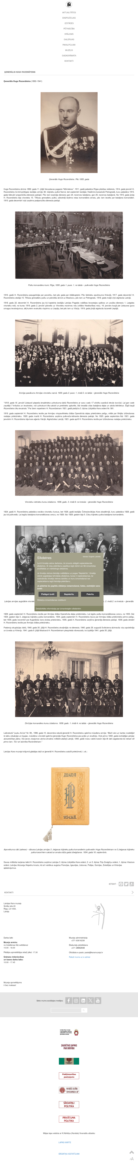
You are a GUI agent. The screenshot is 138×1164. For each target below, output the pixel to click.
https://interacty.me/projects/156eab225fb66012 (69, 1060)
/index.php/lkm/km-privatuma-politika (69, 1118)
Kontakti (69, 61)
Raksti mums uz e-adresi (79, 957)
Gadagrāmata (69, 55)
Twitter (90, 1000)
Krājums (69, 34)
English (91, 556)
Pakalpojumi (69, 44)
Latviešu (98, 556)
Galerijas (69, 39)
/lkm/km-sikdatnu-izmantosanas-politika (69, 1103)
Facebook (68, 1000)
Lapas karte (64, 1142)
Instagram (76, 1000)
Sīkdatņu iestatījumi (69, 1153)
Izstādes (69, 23)
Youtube (97, 1000)
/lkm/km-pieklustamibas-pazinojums (69, 1074)
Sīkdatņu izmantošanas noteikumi (51, 600)
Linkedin (83, 1000)
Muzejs (69, 50)
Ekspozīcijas (69, 17)
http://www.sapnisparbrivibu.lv (69, 1045)
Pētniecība (69, 28)
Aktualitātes (69, 12)
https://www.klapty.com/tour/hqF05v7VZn (69, 1089)
